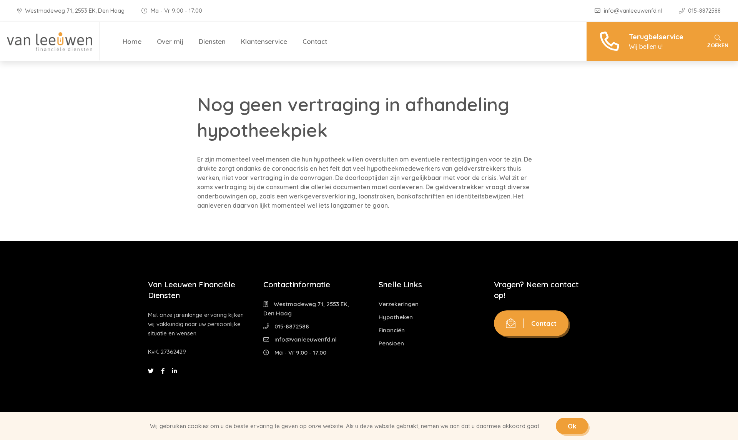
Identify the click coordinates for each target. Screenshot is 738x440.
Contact (315, 41)
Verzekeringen (399, 304)
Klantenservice (264, 41)
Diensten (212, 41)
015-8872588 (703, 10)
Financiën (392, 330)
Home (132, 41)
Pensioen (391, 343)
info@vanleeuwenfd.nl (632, 10)
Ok (572, 426)
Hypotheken (396, 317)
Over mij (170, 41)
